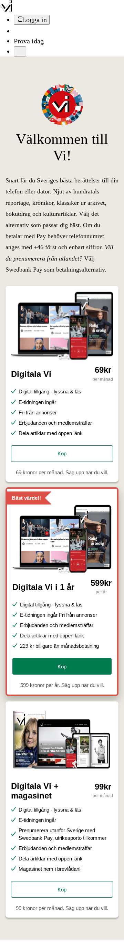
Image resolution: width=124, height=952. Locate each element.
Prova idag (29, 41)
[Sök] (18, 31)
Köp (62, 453)
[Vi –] (6, 9)
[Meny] (20, 51)
